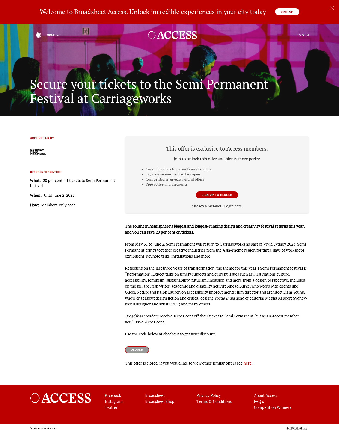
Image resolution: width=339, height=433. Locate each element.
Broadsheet (155, 395)
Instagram (114, 401)
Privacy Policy (208, 395)
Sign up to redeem (217, 194)
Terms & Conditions (214, 401)
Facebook (113, 395)
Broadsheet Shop (159, 401)
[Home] (38, 36)
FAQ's (259, 401)
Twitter (111, 407)
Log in (303, 35)
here (248, 363)
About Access (265, 395)
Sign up (287, 11)
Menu (53, 35)
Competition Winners (272, 407)
